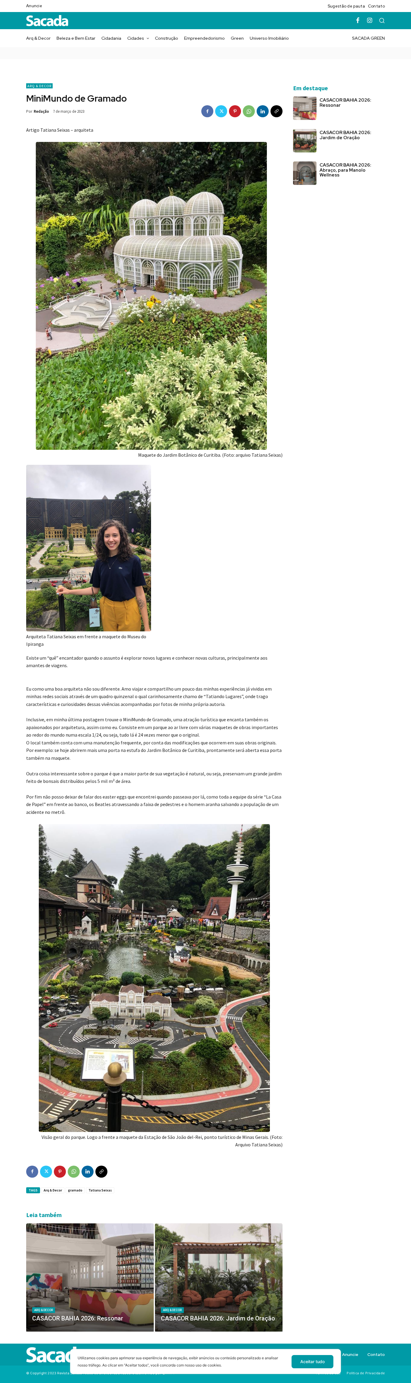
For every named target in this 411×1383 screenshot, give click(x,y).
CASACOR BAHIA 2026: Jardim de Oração (345, 135)
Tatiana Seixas (100, 1190)
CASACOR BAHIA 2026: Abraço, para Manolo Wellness (345, 170)
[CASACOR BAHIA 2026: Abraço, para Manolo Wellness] (305, 173)
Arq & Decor (39, 86)
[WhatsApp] (249, 111)
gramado (75, 1190)
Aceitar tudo (312, 1361)
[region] (205, 1366)
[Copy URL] (276, 111)
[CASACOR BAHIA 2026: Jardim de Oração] (219, 1277)
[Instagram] (370, 21)
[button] (382, 20)
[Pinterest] (235, 111)
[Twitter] (221, 111)
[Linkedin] (263, 111)
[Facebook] (358, 21)
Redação (41, 111)
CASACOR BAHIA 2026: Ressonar (345, 102)
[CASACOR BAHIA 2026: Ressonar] (90, 1277)
